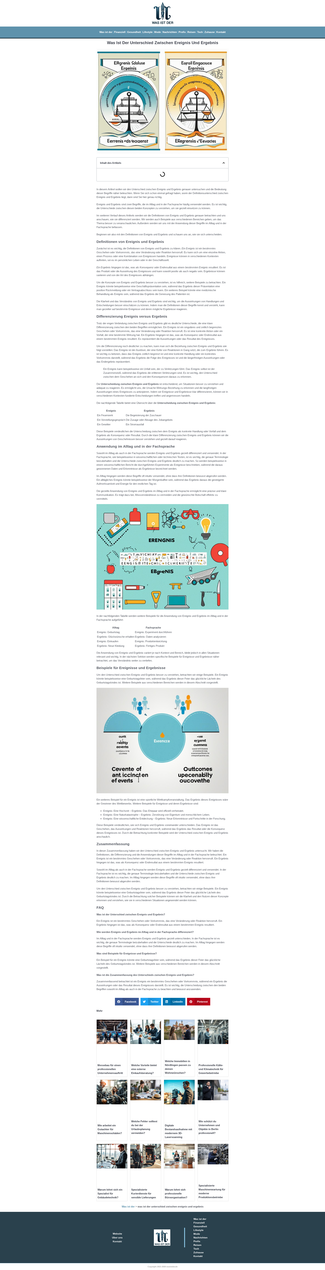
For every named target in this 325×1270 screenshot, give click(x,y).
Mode (157, 32)
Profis (182, 32)
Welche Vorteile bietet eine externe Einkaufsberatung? (144, 1069)
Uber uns (117, 1237)
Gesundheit (134, 32)
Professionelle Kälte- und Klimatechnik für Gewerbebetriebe (211, 1069)
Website (117, 1233)
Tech (200, 32)
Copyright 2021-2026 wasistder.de (163, 1267)
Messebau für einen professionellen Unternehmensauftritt (110, 1069)
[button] (223, 163)
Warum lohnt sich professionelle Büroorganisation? (176, 1193)
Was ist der (105, 32)
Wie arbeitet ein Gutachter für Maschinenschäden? (110, 1129)
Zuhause (209, 32)
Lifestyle (148, 32)
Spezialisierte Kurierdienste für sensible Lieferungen (143, 1193)
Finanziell (119, 32)
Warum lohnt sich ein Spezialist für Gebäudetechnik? (110, 1193)
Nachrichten (169, 32)
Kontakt (221, 32)
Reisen (191, 32)
